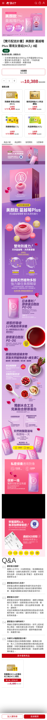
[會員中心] (43, 3)
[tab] (7, 142)
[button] (12, 717)
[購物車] (39, 3)
